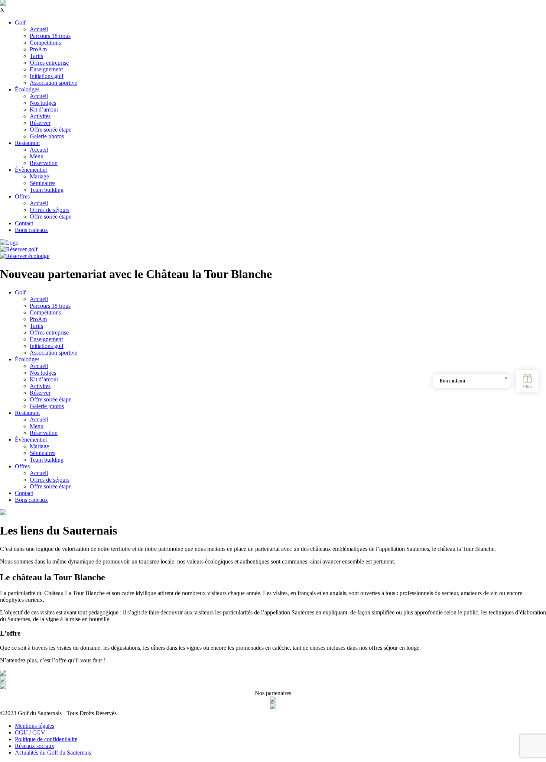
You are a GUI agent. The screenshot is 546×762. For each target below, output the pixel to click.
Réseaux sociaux (34, 746)
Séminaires (42, 183)
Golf (20, 22)
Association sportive (53, 83)
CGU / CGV (30, 732)
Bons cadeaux (31, 230)
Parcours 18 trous (50, 36)
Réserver (40, 123)
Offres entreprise (49, 62)
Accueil (39, 29)
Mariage (39, 176)
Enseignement (46, 69)
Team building (47, 190)
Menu (36, 156)
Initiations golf (47, 76)
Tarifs (36, 56)
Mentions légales (34, 726)
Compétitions (45, 42)
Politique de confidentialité (46, 739)
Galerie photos (47, 136)
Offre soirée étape (50, 129)
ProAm (38, 49)
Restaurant (27, 143)
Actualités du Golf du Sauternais (53, 752)
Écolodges (27, 89)
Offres (22, 196)
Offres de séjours (49, 210)
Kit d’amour (44, 109)
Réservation (44, 163)
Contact (24, 223)
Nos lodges (43, 103)
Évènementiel (31, 170)
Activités (40, 116)
